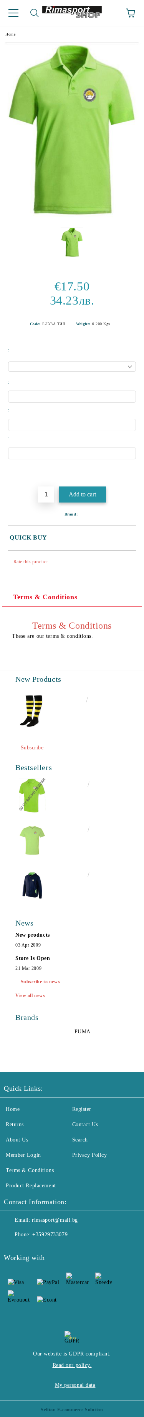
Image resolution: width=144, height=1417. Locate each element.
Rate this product (30, 561)
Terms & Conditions (45, 597)
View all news (30, 995)
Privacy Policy (89, 1155)
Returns (15, 1124)
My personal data (75, 1385)
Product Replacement (31, 1185)
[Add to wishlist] (130, 474)
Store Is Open (32, 958)
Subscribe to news (40, 981)
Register (81, 1109)
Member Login (23, 1155)
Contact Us (85, 1124)
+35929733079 (50, 1234)
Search (80, 1140)
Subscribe (32, 748)
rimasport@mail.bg (55, 1220)
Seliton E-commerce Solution (72, 1409)
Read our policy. (72, 1365)
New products (32, 935)
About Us (17, 1140)
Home (10, 34)
